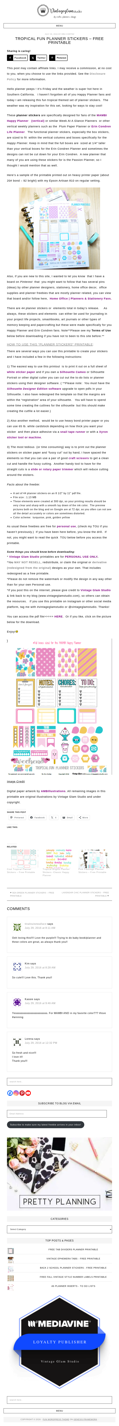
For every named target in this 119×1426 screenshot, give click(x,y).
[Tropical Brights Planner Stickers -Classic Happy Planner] (59, 859)
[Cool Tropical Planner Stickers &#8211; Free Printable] (23, 859)
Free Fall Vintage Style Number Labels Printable (73, 1277)
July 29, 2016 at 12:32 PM (41, 1043)
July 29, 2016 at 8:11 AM (40, 928)
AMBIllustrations (53, 791)
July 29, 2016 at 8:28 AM (40, 967)
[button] (59, 25)
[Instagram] (16, 1093)
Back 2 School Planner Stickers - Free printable (73, 1268)
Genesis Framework (85, 1419)
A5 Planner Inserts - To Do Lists (73, 1286)
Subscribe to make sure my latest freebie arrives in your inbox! (45, 1124)
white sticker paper (21, 372)
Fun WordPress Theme (56, 1419)
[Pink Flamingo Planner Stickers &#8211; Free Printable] (94, 859)
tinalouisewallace (36, 924)
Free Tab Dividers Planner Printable (73, 1249)
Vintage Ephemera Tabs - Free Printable (73, 1258)
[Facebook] (10, 1093)
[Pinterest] (22, 1093)
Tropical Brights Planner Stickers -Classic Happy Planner (56, 872)
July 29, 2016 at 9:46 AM (40, 1003)
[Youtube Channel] (28, 1093)
